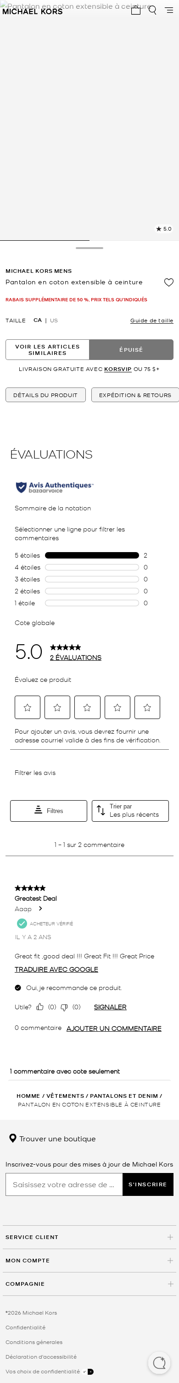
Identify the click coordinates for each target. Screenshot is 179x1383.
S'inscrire (148, 1184)
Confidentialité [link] (25, 1327)
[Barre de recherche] (152, 10)
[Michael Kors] (32, 10)
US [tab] (54, 320)
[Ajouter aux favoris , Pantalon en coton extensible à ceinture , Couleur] (168, 282)
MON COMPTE (28, 1260)
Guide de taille (151, 320)
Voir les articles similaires (47, 350)
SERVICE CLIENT (32, 1237)
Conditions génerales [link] (34, 1341)
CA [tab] (38, 320)
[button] (159, 1363)
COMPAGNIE (25, 1284)
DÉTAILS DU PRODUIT (45, 394)
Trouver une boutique (56, 1138)
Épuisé (131, 350)
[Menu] (168, 10)
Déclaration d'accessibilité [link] (41, 1356)
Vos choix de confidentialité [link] (43, 1371)
